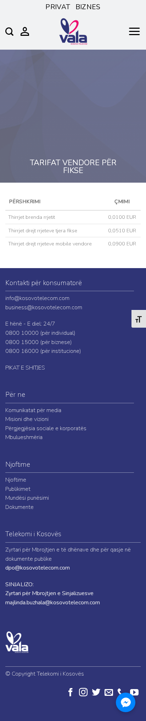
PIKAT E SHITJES (25, 368)
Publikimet (17, 489)
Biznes (88, 7)
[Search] (9, 31)
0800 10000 (22, 333)
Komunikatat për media (33, 410)
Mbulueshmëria (24, 437)
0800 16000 (22, 351)
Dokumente (19, 507)
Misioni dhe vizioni (27, 419)
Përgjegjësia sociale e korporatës (45, 428)
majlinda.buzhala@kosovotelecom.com (52, 602)
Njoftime (17, 464)
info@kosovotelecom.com (37, 298)
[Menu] (134, 31)
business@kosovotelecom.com (43, 307)
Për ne (15, 394)
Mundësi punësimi (27, 498)
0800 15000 (22, 342)
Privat (57, 7)
